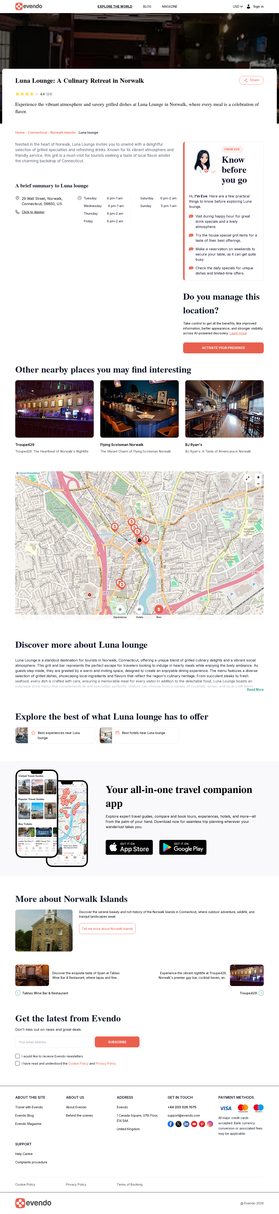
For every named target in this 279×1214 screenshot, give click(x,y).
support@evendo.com (184, 1115)
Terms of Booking (130, 1184)
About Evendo (76, 1107)
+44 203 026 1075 (182, 1107)
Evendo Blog (24, 1115)
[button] (139, 541)
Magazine (169, 6)
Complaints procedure (31, 1162)
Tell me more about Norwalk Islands (107, 929)
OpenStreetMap (29, 473)
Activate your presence (223, 348)
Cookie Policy (78, 1063)
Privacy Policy (106, 1063)
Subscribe (117, 1042)
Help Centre (24, 1154)
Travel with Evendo (29, 1107)
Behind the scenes (79, 1115)
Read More (255, 689)
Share (254, 80)
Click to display (33, 212)
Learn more (238, 333)
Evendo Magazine (28, 1124)
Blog (147, 6)
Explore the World (115, 6)
